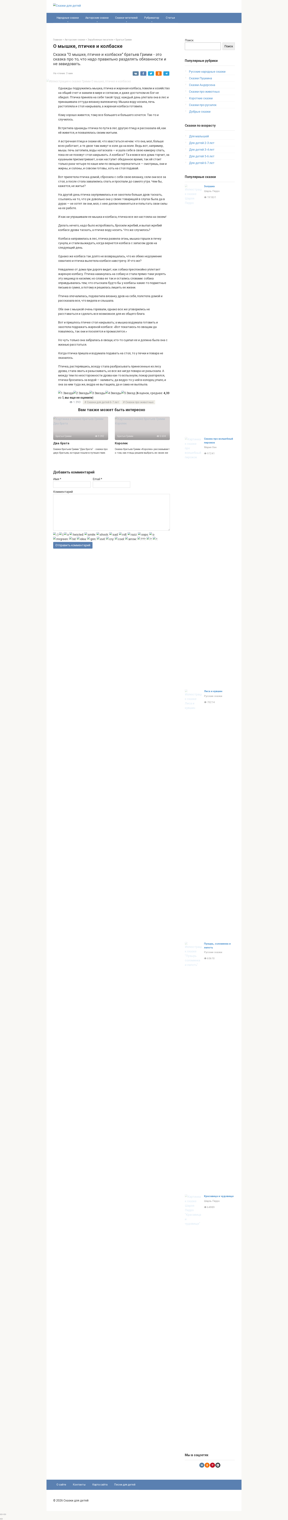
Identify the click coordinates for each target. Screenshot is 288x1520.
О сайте (61, 1484)
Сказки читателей (126, 17)
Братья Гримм (124, 39)
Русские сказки (213, 696)
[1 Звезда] (66, 393)
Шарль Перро (212, 191)
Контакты (79, 1484)
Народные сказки (67, 17)
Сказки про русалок (202, 105)
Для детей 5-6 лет (201, 156)
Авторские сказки (96, 17)
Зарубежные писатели (100, 39)
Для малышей (199, 136)
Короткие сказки (201, 98)
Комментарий (63, 491)
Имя (57, 479)
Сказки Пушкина (200, 78)
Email (97, 479)
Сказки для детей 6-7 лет (103, 402)
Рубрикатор (151, 17)
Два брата (61, 443)
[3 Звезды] (98, 393)
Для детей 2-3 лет (201, 143)
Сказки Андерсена (202, 85)
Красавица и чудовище (219, 1196)
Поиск (189, 40)
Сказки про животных (140, 402)
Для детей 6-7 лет (201, 163)
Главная (57, 39)
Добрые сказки (199, 111)
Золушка (209, 186)
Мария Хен (210, 447)
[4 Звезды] (114, 393)
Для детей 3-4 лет (201, 149)
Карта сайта (100, 1484)
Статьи (170, 17)
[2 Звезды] (82, 393)
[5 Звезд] (128, 393)
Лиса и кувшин (213, 691)
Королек (121, 443)
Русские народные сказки (207, 71)
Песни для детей (124, 1484)
